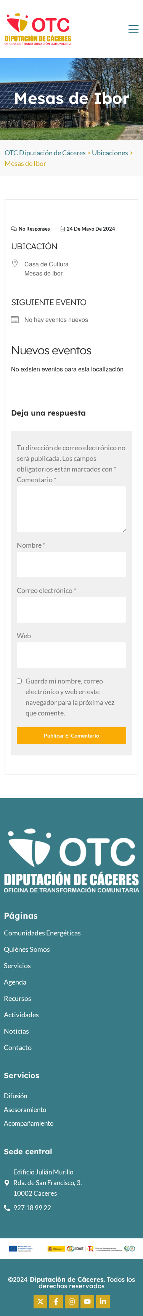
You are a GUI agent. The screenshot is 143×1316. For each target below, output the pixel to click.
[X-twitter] (40, 1301)
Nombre (31, 545)
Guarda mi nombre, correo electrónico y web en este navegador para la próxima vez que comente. (70, 697)
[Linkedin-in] (103, 1301)
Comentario (36, 479)
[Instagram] (72, 1301)
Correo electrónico (46, 590)
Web (24, 635)
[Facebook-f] (56, 1301)
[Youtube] (87, 1301)
